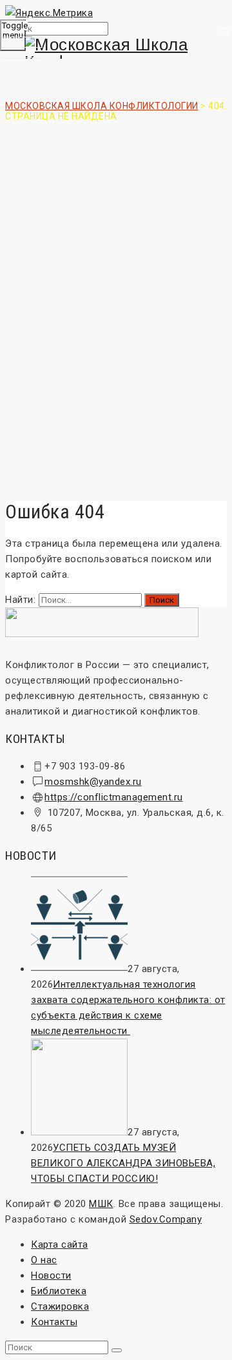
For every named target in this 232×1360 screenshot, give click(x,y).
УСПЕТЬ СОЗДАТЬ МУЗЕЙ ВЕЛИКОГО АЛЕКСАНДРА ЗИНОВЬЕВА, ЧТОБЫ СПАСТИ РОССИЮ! (123, 1163)
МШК (101, 1204)
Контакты (54, 1322)
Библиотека (58, 1291)
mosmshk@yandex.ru (93, 781)
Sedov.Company (166, 1219)
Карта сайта (59, 1244)
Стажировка (60, 1306)
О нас (44, 1260)
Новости (51, 1275)
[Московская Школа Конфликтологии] (116, 53)
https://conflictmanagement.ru (113, 797)
